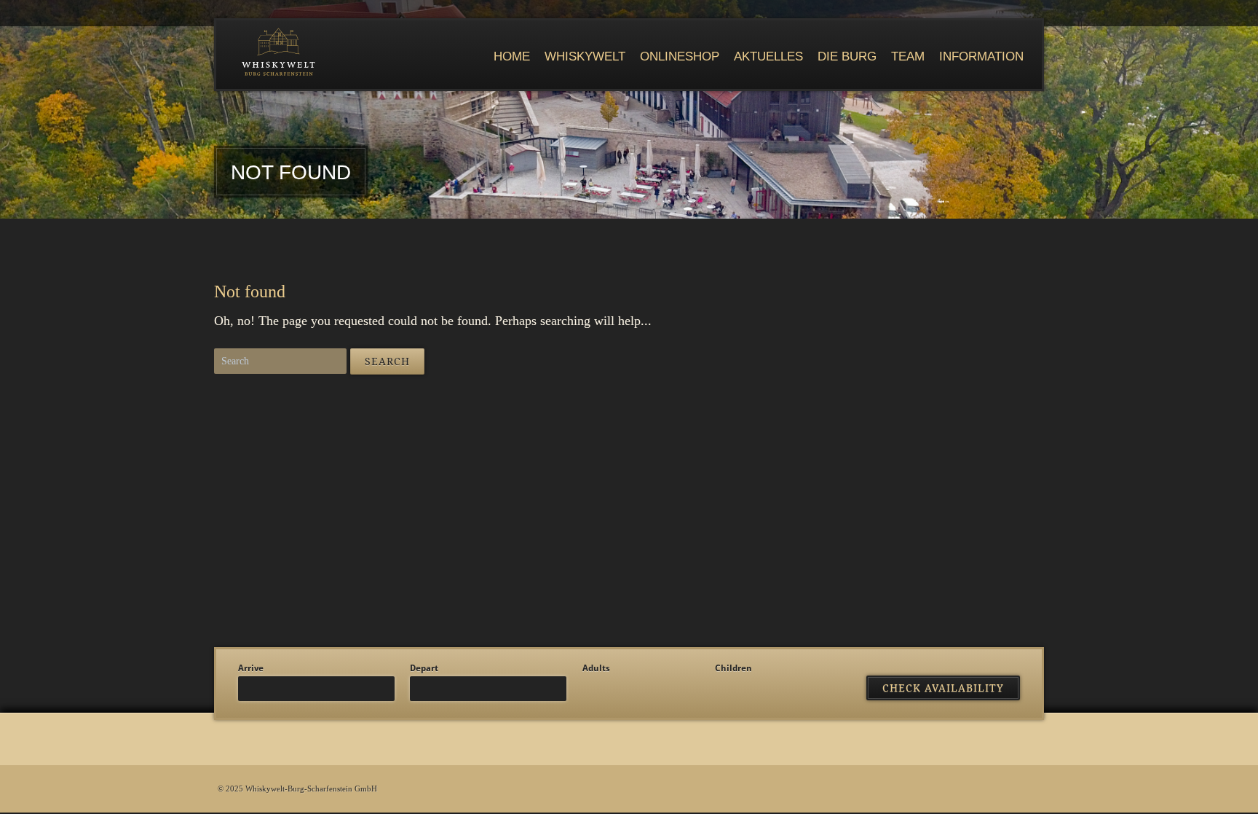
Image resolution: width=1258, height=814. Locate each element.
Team (908, 56)
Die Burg (847, 56)
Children (733, 668)
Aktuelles (768, 56)
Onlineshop (679, 56)
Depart (424, 668)
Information (981, 56)
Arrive (251, 668)
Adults (596, 668)
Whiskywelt (585, 56)
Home (512, 56)
